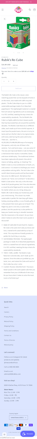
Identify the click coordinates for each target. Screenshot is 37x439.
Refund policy (8, 345)
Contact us (7, 335)
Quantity (4, 77)
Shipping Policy (9, 326)
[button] (2, 9)
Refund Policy (8, 321)
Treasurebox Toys (15, 432)
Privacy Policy (8, 317)
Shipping (4, 68)
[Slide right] (23, 52)
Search (6, 307)
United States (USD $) (17, 417)
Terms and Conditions (11, 331)
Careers (6, 312)
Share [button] (6, 287)
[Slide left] (14, 52)
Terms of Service (9, 340)
